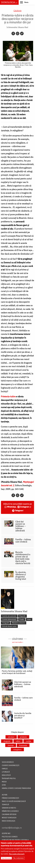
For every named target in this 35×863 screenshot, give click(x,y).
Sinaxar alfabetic (9, 808)
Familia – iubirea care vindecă (23, 540)
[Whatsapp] (17, 33)
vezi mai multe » (17, 642)
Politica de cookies (9, 837)
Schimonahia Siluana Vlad (17, 27)
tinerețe (11, 745)
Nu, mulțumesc (19, 858)
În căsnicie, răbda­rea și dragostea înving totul (20, 575)
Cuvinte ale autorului (9, 616)
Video (29, 619)
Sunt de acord (6, 858)
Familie (5, 769)
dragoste (7, 741)
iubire (18, 741)
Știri (4, 785)
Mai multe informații (16, 854)
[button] (24, 2)
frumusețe (23, 745)
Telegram (19, 510)
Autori (4, 795)
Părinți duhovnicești (10, 798)
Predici (21, 619)
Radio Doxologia (8, 821)
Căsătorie (17, 10)
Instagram (24, 506)
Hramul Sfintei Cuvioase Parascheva (16, 788)
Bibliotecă (6, 775)
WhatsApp (11, 506)
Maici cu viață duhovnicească (14, 801)
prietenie (23, 737)
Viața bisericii (8, 762)
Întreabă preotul (9, 778)
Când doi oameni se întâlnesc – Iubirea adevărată (20, 526)
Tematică (5, 805)
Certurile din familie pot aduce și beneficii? (22, 715)
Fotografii (5, 623)
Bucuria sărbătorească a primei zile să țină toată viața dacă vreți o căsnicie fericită (22, 557)
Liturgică (6, 772)
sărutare (11, 737)
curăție (28, 741)
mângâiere (17, 749)
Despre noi (6, 833)
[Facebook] (13, 33)
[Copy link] (22, 33)
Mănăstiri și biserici (18, 623)
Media (4, 782)
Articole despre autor (9, 626)
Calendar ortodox (9, 814)
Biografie (22, 616)
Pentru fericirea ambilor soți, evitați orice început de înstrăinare (17, 672)
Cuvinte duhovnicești (9, 619)
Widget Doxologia (9, 818)
